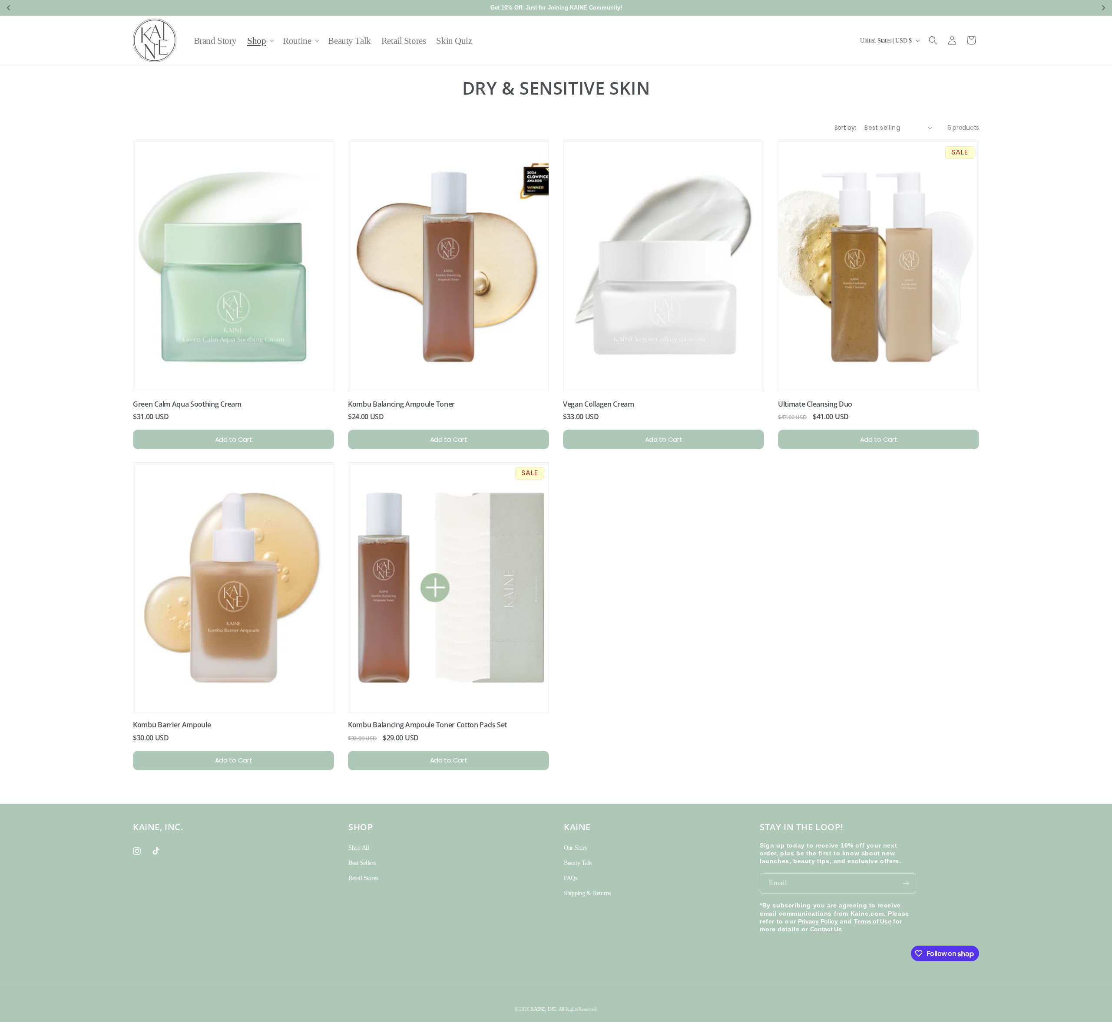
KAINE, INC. (543, 1009)
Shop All (358, 848)
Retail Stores (363, 878)
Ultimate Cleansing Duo (815, 404)
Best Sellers (362, 863)
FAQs (570, 878)
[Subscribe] (906, 883)
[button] (260, 41)
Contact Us (826, 929)
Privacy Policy (818, 921)
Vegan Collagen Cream (598, 404)
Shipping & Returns (587, 893)
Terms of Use (872, 921)
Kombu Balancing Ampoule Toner (401, 404)
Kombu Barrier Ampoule (172, 724)
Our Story (575, 848)
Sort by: (845, 127)
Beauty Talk (578, 863)
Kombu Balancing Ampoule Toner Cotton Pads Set (427, 724)
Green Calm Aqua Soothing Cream (187, 404)
